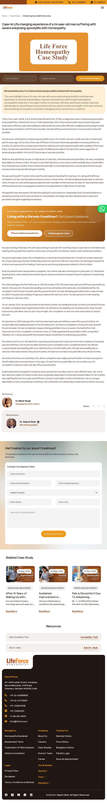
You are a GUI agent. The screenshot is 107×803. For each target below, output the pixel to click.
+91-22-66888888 (19, 695)
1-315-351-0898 (57, 2)
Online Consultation (15, 753)
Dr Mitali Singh (23, 401)
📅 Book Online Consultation (25, 233)
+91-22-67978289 (19, 700)
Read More (11, 611)
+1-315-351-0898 (18, 716)
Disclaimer (10, 776)
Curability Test (89, 637)
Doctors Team (45, 753)
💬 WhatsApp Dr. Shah (58, 233)
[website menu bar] (102, 7)
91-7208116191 (99, 2)
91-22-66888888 (78, 2)
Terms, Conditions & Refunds (19, 782)
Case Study (15, 16)
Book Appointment (53, 534)
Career (41, 759)
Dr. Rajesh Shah (28, 422)
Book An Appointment (67, 759)
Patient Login (63, 753)
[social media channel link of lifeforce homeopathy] (6, 794)
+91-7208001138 (18, 705)
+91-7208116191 (17, 711)
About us (42, 736)
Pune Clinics (62, 741)
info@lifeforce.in (18, 721)
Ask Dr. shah (91, 647)
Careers (42, 741)
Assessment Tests (14, 741)
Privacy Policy (11, 770)
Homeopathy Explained (16, 736)
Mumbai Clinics (64, 736)
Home (4, 16)
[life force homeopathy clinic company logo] (19, 663)
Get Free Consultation (90, 78)
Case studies (44, 747)
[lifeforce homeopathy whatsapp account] (102, 209)
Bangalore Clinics (65, 747)
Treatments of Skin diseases (19, 747)
